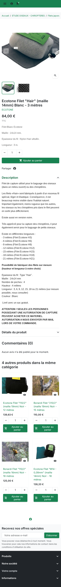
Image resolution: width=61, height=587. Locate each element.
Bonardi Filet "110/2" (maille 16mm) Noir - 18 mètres (14, 472)
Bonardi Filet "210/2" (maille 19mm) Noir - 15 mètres (45, 406)
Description (10, 177)
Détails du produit (14, 332)
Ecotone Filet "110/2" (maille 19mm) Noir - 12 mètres (14, 406)
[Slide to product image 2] (23, 88)
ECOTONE (7, 109)
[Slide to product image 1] (8, 88)
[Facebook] (30, 519)
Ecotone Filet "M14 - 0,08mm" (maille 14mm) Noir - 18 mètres (45, 474)
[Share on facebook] (14, 168)
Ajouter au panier (30, 160)
